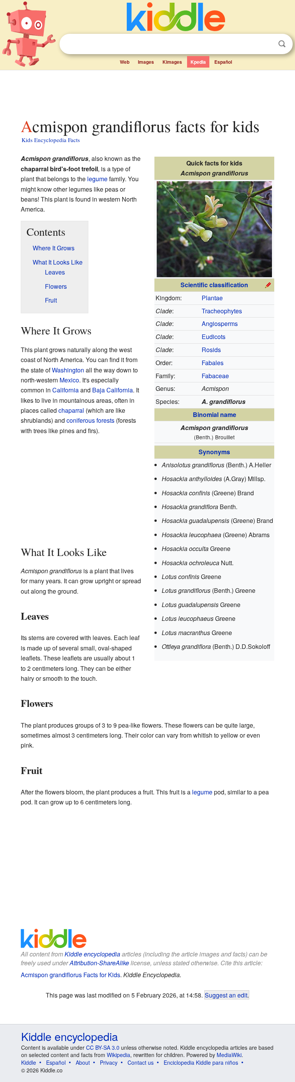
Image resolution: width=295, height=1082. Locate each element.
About (83, 1062)
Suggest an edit (226, 995)
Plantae (212, 297)
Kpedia (198, 61)
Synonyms (214, 451)
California (65, 389)
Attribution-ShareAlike (99, 962)
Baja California (112, 389)
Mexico (69, 380)
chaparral (71, 410)
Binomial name (214, 414)
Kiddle (28, 1062)
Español (223, 61)
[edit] (268, 284)
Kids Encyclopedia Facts (51, 140)
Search (282, 44)
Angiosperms (220, 323)
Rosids (211, 349)
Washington (68, 370)
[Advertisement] (148, 92)
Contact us (141, 1062)
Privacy (109, 1062)
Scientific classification (214, 284)
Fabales (213, 362)
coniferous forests (90, 420)
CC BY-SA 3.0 (102, 1047)
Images (146, 61)
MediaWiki (229, 1055)
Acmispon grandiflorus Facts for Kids (70, 974)
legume (97, 178)
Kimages (172, 61)
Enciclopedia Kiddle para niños (201, 1062)
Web (124, 61)
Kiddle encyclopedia (92, 954)
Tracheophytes (222, 310)
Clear (266, 44)
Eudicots (213, 336)
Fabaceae (215, 375)
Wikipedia (118, 1055)
